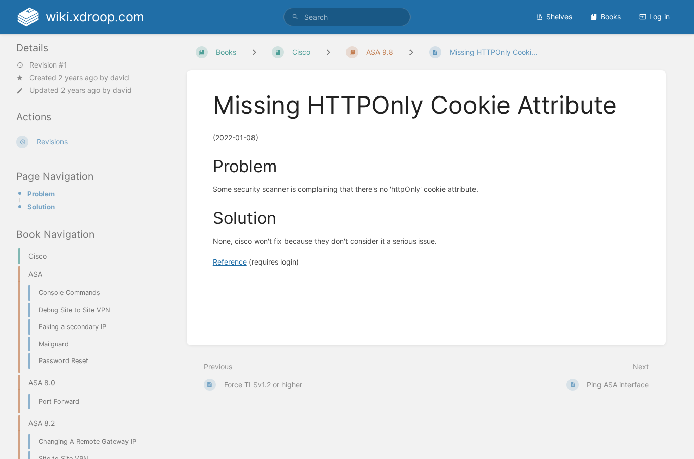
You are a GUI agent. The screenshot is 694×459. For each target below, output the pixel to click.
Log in (659, 16)
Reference (230, 261)
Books (611, 16)
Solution (41, 207)
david (119, 77)
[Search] (295, 17)
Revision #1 (48, 65)
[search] (347, 17)
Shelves (559, 16)
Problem (41, 194)
